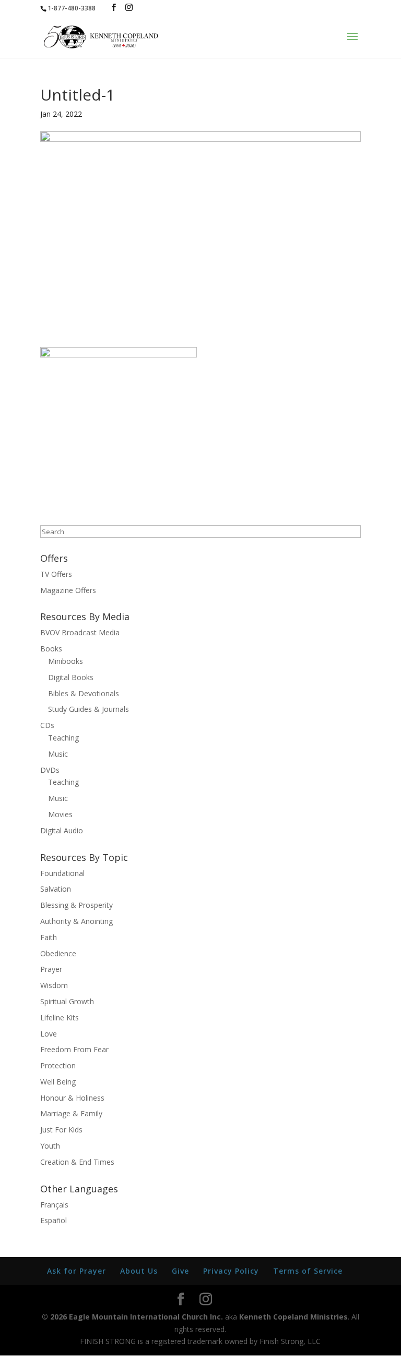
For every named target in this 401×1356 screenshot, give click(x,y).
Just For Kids (61, 1130)
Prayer (51, 969)
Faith (48, 937)
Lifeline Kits (59, 1017)
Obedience (58, 953)
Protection (58, 1065)
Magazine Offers (68, 590)
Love (48, 1034)
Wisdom (54, 985)
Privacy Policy (231, 1271)
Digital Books (70, 677)
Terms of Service (308, 1271)
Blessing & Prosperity (76, 905)
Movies (60, 814)
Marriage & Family (71, 1113)
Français (54, 1205)
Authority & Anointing (76, 921)
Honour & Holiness (72, 1098)
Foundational (62, 873)
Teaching (63, 738)
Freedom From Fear (74, 1049)
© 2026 (54, 1317)
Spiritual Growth (67, 1001)
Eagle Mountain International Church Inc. (146, 1317)
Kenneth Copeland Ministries (293, 1317)
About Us (139, 1271)
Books (51, 649)
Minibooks (65, 661)
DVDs (50, 770)
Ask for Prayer (76, 1271)
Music (58, 754)
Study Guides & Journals (88, 709)
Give (180, 1271)
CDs (47, 725)
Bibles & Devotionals (83, 693)
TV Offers (56, 574)
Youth (50, 1146)
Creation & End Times (77, 1162)
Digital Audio (61, 830)
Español (53, 1220)
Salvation (55, 889)
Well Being (58, 1082)
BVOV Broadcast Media (80, 632)
